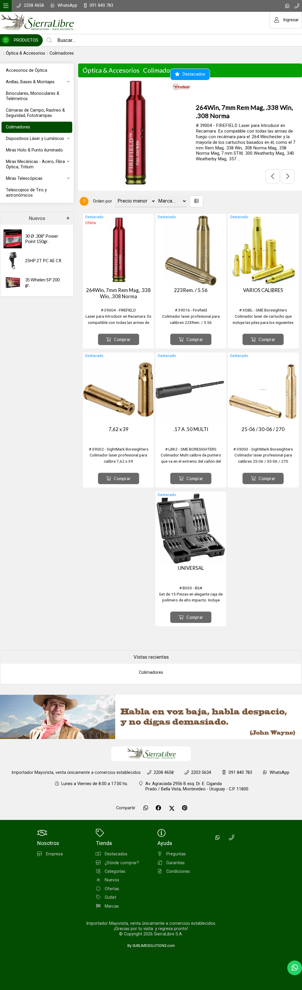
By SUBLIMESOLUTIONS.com (151, 946)
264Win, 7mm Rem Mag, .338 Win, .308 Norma (244, 112)
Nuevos (37, 218)
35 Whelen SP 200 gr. (42, 282)
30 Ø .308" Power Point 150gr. (41, 239)
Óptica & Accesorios (25, 53)
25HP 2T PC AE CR (43, 260)
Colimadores (62, 53)
